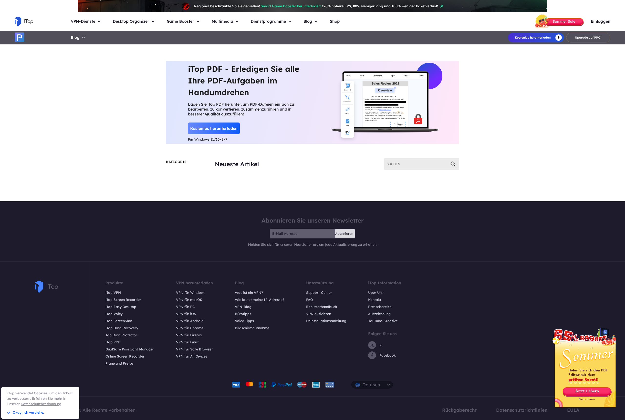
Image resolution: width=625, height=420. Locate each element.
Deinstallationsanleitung (326, 321)
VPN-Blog (243, 307)
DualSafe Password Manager (129, 349)
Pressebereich (379, 307)
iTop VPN (113, 292)
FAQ (309, 299)
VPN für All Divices (191, 356)
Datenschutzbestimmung (41, 404)
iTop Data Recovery (121, 328)
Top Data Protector (121, 335)
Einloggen (600, 21)
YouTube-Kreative (383, 321)
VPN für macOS (189, 299)
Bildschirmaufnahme (252, 328)
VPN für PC (185, 307)
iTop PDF (112, 342)
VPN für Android (190, 321)
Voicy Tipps (244, 321)
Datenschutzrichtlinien (522, 410)
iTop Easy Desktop (120, 307)
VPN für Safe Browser (194, 349)
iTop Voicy (114, 314)
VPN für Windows (190, 292)
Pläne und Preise (119, 363)
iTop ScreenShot (118, 321)
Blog (75, 37)
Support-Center (319, 292)
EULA (573, 410)
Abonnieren (344, 234)
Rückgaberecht (459, 410)
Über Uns (375, 292)
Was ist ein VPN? (249, 292)
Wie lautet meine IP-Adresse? (259, 299)
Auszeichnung (379, 314)
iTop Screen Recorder (123, 299)
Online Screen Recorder (125, 356)
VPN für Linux (187, 342)
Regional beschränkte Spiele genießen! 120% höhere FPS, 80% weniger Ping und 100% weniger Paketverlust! (316, 6)
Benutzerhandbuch (321, 307)
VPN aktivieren (318, 314)
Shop (335, 21)
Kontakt (374, 299)
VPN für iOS (186, 314)
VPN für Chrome (189, 328)
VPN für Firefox (189, 335)
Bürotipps (243, 314)
